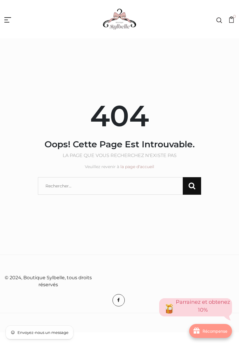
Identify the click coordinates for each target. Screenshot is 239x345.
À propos (114, 265)
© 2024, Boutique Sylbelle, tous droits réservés (48, 281)
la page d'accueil (137, 166)
